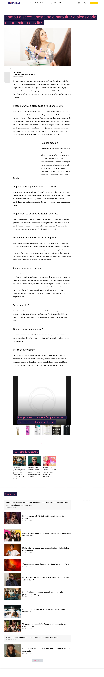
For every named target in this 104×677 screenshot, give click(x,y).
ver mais (37, 660)
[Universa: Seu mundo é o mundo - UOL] (14, 3)
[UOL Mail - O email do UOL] (80, 3)
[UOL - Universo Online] (21, 3)
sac (77, 3)
